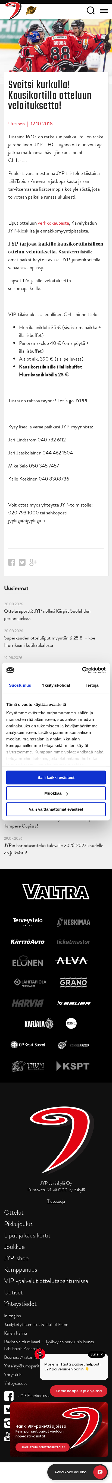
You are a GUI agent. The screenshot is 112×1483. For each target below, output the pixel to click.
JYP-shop (16, 1258)
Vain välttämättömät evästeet (56, 809)
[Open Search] (91, 11)
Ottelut (14, 1212)
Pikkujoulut (18, 1224)
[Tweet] (22, 564)
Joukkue (14, 1246)
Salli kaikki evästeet (56, 777)
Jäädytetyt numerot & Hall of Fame (36, 1324)
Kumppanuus (20, 1269)
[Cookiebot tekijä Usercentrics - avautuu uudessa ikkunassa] (82, 670)
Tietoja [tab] (92, 685)
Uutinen (16, 124)
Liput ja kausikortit (27, 1235)
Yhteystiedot (20, 1303)
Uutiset (13, 1292)
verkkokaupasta (53, 223)
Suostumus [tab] (20, 685)
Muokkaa (52, 793)
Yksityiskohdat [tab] (56, 685)
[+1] (33, 564)
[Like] (11, 564)
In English (12, 1315)
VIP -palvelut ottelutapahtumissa (46, 1280)
